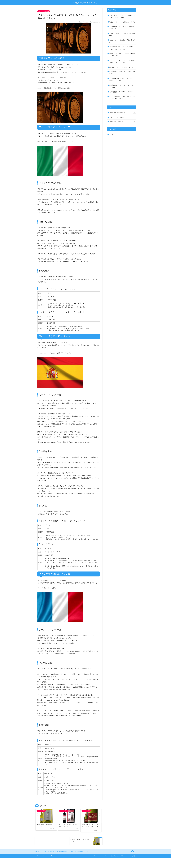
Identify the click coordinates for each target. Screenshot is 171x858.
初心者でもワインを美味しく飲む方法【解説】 (122, 41)
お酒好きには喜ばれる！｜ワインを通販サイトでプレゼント (122, 55)
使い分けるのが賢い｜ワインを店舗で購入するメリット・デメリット (122, 48)
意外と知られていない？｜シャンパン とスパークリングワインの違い (122, 16)
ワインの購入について (122, 121)
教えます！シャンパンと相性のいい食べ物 (122, 22)
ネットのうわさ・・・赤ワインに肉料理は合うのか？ (122, 28)
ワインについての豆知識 (43, 11)
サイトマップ (113, 134)
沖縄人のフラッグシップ (85, 2)
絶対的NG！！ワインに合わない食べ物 (121, 67)
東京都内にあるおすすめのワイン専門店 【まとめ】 (121, 86)
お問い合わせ (53, 855)
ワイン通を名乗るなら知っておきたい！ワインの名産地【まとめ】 (122, 97)
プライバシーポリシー (41, 855)
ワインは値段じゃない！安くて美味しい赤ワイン (122, 73)
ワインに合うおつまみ (122, 117)
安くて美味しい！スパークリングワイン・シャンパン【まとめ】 (122, 79)
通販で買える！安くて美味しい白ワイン (121, 92)
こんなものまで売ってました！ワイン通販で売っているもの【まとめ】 (122, 61)
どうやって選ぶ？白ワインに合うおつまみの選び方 (122, 34)
